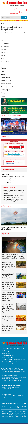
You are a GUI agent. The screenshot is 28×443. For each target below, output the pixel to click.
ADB (2, 40)
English (8, 12)
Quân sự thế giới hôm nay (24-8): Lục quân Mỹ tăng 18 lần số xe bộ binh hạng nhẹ (8, 266)
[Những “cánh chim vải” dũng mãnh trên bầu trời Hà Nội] (14, 216)
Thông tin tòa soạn (21, 403)
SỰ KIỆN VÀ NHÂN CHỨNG (19, 10)
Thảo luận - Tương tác (7, 407)
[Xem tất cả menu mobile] (25, 17)
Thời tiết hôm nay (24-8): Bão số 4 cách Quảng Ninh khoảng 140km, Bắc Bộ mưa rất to (8, 308)
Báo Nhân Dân (5, 174)
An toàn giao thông (6, 77)
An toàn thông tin (6, 80)
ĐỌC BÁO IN (18, 8)
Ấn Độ (2, 71)
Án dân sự (3, 68)
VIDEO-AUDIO (9, 8)
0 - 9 (5, 32)
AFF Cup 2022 (4, 49)
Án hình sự (4, 74)
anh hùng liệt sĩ (5, 90)
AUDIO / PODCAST (9, 187)
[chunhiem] (14, 109)
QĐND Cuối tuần (6, 10)
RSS (25, 407)
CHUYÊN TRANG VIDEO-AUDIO (11, 115)
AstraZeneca (4, 37)
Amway (3, 65)
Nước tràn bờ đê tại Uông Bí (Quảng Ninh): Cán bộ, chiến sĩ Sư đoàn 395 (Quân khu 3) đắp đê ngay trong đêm (13, 256)
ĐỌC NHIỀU (5, 234)
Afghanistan (4, 52)
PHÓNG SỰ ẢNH (6, 206)
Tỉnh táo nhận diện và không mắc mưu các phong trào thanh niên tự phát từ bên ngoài (8, 296)
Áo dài (3, 96)
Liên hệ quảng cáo (18, 407)
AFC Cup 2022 (4, 43)
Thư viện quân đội (6, 182)
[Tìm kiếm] (22, 17)
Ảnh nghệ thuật (5, 93)
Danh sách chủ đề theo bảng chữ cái (11, 28)
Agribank (3, 55)
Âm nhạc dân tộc (5, 62)
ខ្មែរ (21, 12)
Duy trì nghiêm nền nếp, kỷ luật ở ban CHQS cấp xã (8, 276)
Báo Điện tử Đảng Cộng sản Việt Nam (11, 180)
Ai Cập (3, 59)
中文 (14, 12)
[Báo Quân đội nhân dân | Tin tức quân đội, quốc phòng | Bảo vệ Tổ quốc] (14, 3)
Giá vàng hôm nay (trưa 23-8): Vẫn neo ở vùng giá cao (8, 318)
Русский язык (14, 13)
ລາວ (18, 12)
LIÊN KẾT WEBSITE (8, 170)
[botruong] (14, 101)
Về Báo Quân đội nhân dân (8, 403)
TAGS (2, 23)
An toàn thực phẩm (6, 83)
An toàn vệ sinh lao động (7, 87)
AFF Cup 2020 (5, 46)
